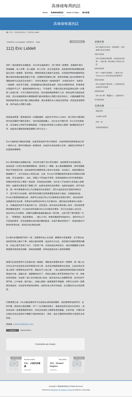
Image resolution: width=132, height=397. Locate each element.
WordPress (55, 390)
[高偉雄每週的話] (14, 361)
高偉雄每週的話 (77, 42)
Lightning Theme (66, 390)
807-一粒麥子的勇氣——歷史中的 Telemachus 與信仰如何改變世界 (109, 74)
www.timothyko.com (23, 324)
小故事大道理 (101, 116)
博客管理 (99, 111)
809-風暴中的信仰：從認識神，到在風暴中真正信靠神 (110, 48)
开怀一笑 (99, 122)
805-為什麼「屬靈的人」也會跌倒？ (110, 96)
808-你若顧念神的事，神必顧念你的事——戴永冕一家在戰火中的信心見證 (110, 61)
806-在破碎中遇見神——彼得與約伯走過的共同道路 (110, 85)
